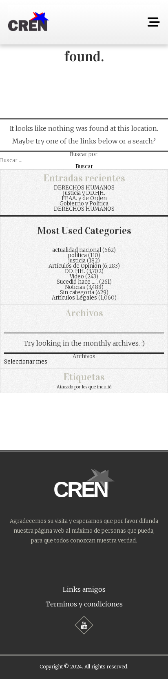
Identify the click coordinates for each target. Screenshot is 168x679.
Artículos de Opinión (75, 265)
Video (77, 276)
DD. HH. (75, 271)
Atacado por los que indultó (84, 387)
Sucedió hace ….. (77, 281)
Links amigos (84, 589)
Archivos (84, 356)
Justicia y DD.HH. (84, 193)
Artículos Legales (74, 297)
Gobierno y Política (84, 203)
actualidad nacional (76, 250)
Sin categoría (77, 292)
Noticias (75, 287)
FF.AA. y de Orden (84, 198)
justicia (77, 260)
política (77, 255)
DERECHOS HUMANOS (84, 187)
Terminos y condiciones (84, 604)
